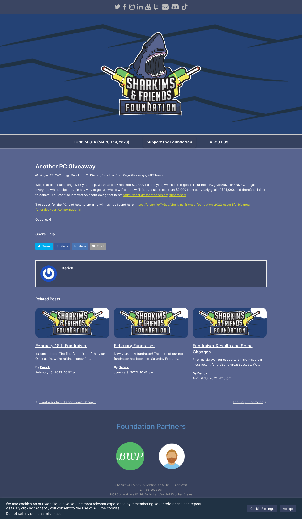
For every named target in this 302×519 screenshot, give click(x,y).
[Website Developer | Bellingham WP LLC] (130, 475)
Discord (95, 175)
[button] (44, 246)
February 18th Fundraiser (61, 345)
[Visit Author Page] (48, 273)
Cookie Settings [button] (262, 509)
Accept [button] (288, 509)
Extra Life (108, 175)
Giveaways (138, 175)
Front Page (122, 175)
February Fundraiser (134, 345)
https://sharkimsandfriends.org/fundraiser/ (154, 195)
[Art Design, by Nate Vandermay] (171, 475)
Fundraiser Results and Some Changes (67, 402)
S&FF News (155, 175)
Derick (75, 175)
